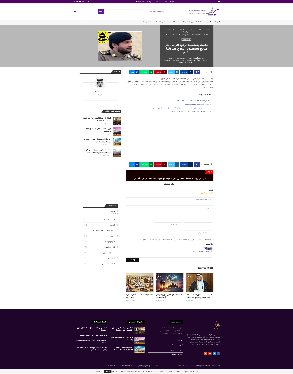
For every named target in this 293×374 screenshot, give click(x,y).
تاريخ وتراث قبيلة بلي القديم (145, 1)
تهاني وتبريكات (186, 32)
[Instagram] (83, 2)
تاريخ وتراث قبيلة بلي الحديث (166, 1)
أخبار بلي (181, 30)
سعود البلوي (192, 58)
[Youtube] (80, 2)
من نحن (180, 340)
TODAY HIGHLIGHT (79, 22)
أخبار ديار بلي (99, 258)
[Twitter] (86, 2)
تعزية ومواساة (99, 242)
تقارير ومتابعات (160, 22)
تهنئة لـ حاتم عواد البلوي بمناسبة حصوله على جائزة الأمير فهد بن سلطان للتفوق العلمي (181, 108)
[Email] (77, 2)
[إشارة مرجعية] (128, 276)
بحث (100, 11)
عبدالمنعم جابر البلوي (174, 58)
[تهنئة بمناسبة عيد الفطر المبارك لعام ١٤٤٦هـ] (139, 282)
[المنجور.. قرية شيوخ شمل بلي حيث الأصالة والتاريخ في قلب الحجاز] (117, 153)
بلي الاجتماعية (188, 22)
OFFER (88, 22)
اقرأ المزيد (99, 372)
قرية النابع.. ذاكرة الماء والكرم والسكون (93, 335)
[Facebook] (88, 2)
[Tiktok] (74, 2)
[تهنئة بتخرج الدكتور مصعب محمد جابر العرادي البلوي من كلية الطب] (199, 282)
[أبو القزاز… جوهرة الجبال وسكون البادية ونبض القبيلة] (117, 142)
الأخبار (209, 22)
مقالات (200, 22)
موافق (108, 372)
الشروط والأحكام (177, 354)
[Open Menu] (75, 12)
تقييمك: (210, 190)
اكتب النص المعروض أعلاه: (201, 251)
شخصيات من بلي (174, 22)
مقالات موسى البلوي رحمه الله (99, 231)
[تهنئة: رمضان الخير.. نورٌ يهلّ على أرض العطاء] (169, 282)
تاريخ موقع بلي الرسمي (175, 345)
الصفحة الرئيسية (203, 30)
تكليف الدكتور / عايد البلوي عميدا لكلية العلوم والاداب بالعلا (190, 111)
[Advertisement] (169, 140)
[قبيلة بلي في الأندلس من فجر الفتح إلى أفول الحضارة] (117, 121)
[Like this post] (196, 72)
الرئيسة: (217, 22)
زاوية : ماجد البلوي (99, 264)
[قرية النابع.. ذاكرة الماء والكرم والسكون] (117, 131)
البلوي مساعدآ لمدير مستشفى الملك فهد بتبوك (193, 101)
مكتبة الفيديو (148, 22)
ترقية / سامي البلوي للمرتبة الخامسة (197, 104)
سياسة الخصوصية (177, 350)
